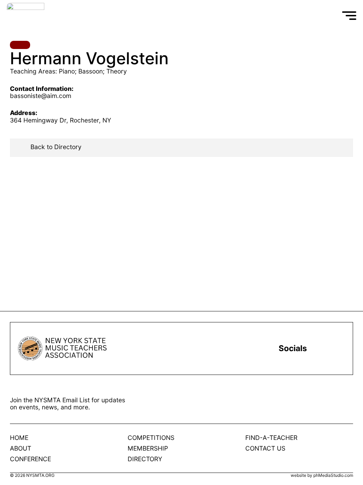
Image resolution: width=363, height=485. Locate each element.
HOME (19, 437)
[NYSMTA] (59, 15)
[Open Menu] (349, 15)
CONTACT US (265, 448)
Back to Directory (56, 147)
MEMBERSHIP (148, 448)
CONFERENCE (30, 459)
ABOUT (20, 448)
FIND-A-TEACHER (271, 437)
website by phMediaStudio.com (322, 475)
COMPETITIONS (151, 437)
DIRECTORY (145, 459)
